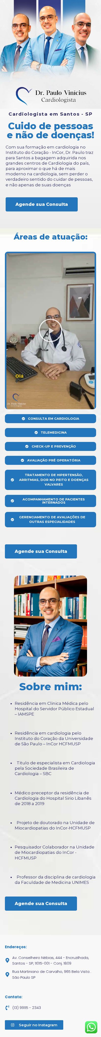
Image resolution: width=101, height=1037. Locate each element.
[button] (50, 331)
